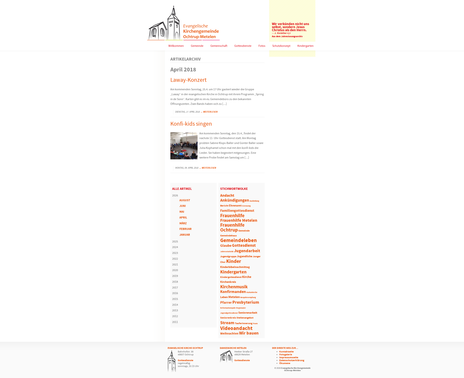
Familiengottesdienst (237, 211)
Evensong (246, 206)
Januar (184, 234)
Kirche (246, 277)
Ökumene (284, 363)
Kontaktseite (286, 351)
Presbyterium (245, 302)
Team (255, 324)
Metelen (234, 297)
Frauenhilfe (232, 215)
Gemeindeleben (238, 240)
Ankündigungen (234, 200)
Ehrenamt (235, 205)
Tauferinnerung (243, 323)
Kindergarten (305, 45)
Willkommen (176, 45)
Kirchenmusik (234, 287)
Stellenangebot (245, 318)
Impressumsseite (288, 357)
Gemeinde (197, 45)
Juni (182, 206)
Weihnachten (229, 333)
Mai (181, 211)
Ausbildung (254, 201)
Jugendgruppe (228, 256)
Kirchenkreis (228, 282)
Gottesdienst (244, 245)
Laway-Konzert (188, 80)
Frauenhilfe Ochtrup (232, 228)
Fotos (261, 45)
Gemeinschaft (218, 45)
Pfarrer (226, 303)
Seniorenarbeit (247, 312)
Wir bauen (249, 333)
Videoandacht (236, 328)
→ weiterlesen (209, 112)
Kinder (233, 261)
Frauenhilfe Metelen (238, 220)
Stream (227, 323)
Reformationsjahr (228, 308)
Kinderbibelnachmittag (235, 267)
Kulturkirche (251, 292)
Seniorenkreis (228, 318)
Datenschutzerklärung (291, 360)
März (183, 223)
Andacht (227, 195)
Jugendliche (244, 256)
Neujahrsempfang (248, 297)
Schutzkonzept (281, 45)
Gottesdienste (242, 45)
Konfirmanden (233, 292)
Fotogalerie (285, 354)
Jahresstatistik (226, 252)
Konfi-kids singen (191, 124)
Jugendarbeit (247, 251)
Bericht (224, 206)
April (183, 217)
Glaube (225, 246)
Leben (224, 297)
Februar (185, 229)
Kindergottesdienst (231, 277)
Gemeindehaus (228, 235)
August (184, 200)
